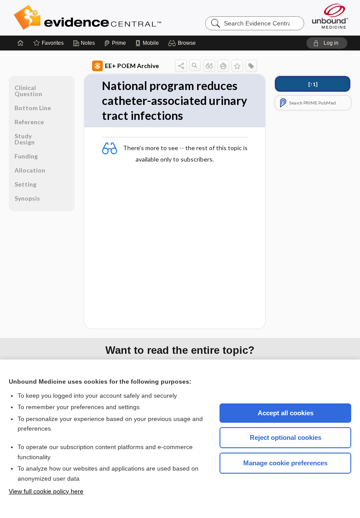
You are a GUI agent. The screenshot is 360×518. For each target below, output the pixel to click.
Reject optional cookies (285, 437)
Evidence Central (122, 17)
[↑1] (312, 84)
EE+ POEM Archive (132, 65)
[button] (183, 43)
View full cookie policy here (46, 491)
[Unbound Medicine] (330, 16)
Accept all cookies (285, 413)
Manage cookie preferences (285, 463)
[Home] (21, 43)
